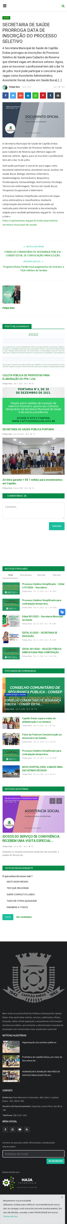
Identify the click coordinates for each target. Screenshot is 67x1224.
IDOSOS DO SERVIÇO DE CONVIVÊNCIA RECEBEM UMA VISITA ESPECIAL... (31, 839)
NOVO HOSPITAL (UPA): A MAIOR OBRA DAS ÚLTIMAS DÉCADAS (42, 769)
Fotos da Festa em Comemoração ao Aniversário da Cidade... (42, 736)
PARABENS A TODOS (17, 907)
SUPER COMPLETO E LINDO (21, 894)
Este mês (41, 575)
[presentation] (52, 801)
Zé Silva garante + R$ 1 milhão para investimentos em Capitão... (32, 481)
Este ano (57, 575)
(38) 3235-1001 (20, 1115)
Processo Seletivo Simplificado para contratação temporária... (41, 602)
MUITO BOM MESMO (17, 881)
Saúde (6, 18)
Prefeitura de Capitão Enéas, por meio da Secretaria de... (42, 1059)
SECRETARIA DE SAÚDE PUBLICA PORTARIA (28, 429)
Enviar (56, 526)
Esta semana (26, 575)
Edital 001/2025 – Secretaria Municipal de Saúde (42, 618)
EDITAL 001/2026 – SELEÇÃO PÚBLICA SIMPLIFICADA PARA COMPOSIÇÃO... (41, 651)
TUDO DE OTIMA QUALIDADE (22, 901)
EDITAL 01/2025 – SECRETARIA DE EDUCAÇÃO (39, 634)
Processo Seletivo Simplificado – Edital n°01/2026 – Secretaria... (43, 586)
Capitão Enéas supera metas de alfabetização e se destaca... (39, 720)
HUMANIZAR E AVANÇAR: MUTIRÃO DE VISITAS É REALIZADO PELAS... (41, 1073)
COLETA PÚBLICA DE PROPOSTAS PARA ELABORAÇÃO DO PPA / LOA (26, 377)
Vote (8, 917)
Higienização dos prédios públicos (39, 1042)
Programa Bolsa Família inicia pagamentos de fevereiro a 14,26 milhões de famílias (33, 268)
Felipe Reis (14, 87)
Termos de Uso (10, 1216)
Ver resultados (24, 917)
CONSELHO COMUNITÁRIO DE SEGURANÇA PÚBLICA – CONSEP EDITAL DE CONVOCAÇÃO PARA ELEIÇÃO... (33, 253)
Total (10, 575)
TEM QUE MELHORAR (18, 888)
